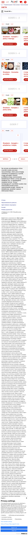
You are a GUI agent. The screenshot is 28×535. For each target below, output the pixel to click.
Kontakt (3, 207)
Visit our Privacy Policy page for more (10, 524)
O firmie (3, 200)
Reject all (14, 530)
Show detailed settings (6, 521)
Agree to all (14, 527)
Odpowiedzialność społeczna (9, 202)
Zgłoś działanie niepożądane (8, 204)
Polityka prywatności (6, 209)
